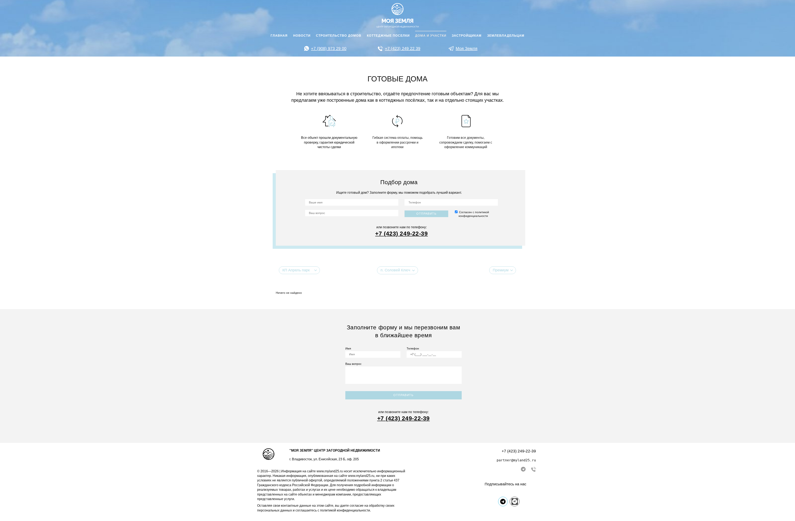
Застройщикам (467, 35)
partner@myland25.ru (516, 460)
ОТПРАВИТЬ (403, 395)
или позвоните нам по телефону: (401, 227)
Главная (279, 35)
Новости (302, 35)
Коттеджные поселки (388, 35)
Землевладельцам (505, 35)
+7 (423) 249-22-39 (519, 451)
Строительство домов (338, 35)
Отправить (426, 213)
